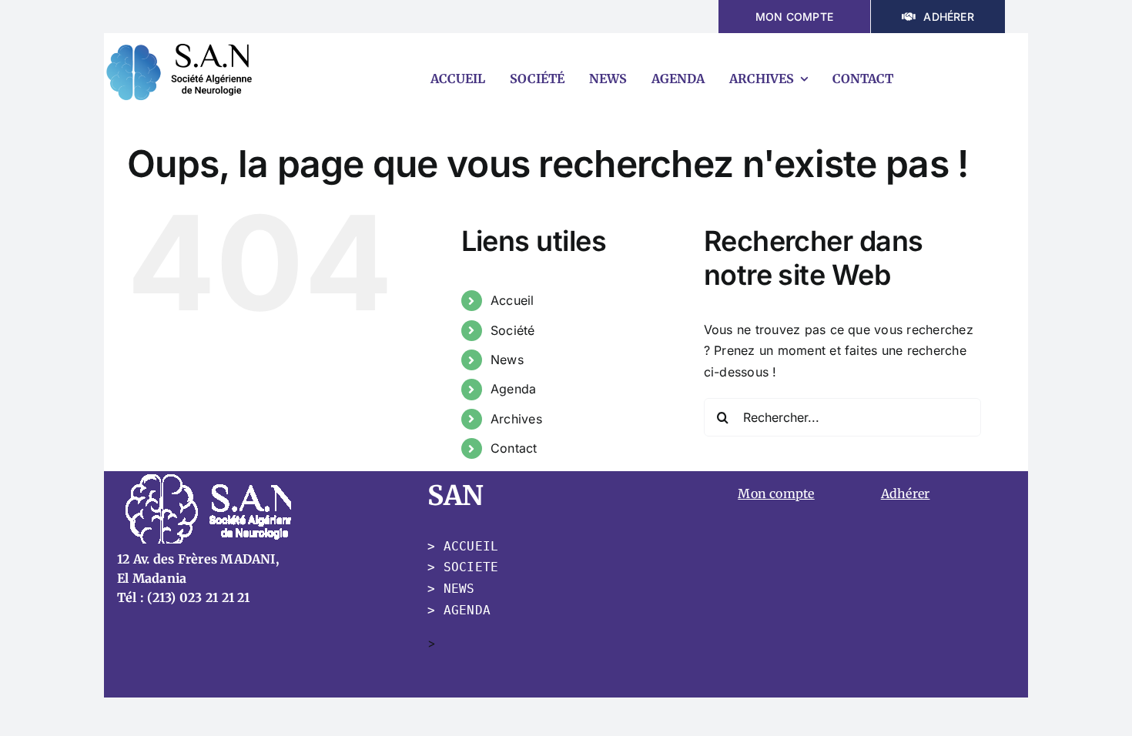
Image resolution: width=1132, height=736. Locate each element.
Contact (514, 448)
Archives (516, 419)
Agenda (513, 388)
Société (513, 330)
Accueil (512, 300)
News (507, 359)
